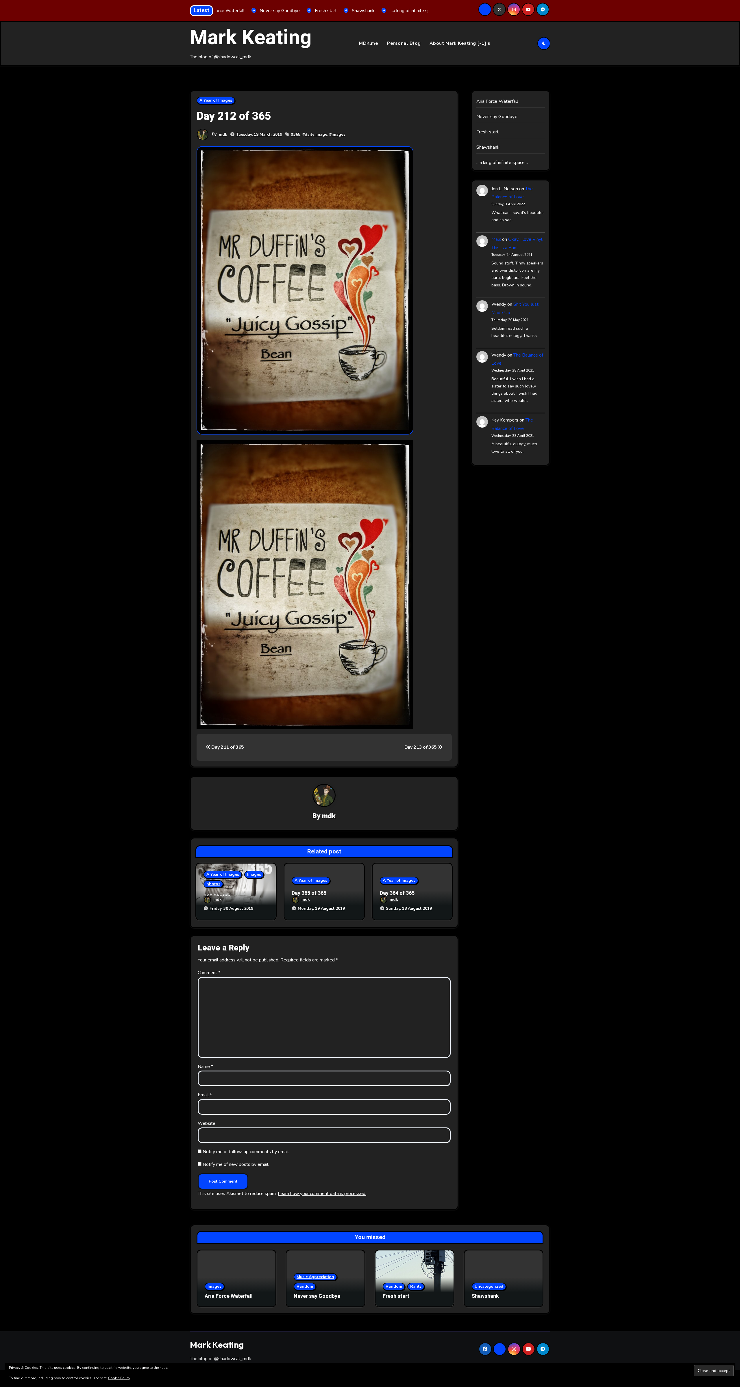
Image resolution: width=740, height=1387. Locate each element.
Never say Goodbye (496, 116)
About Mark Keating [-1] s (460, 43)
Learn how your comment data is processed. (322, 1193)
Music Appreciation (315, 1277)
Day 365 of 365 (309, 893)
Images (254, 874)
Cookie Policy (119, 1378)
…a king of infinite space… (502, 162)
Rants (415, 1286)
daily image (316, 134)
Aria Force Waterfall (497, 101)
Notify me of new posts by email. (236, 1164)
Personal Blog (404, 43)
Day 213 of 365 (421, 747)
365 (296, 134)
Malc (496, 239)
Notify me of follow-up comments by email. (246, 1152)
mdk (223, 134)
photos (213, 884)
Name (205, 1066)
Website (206, 1123)
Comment (209, 973)
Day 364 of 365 (397, 893)
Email (205, 1095)
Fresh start (487, 132)
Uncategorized (489, 1286)
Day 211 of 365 (227, 747)
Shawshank (488, 147)
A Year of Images (215, 100)
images (338, 134)
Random (305, 1286)
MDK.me (368, 43)
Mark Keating (251, 38)
